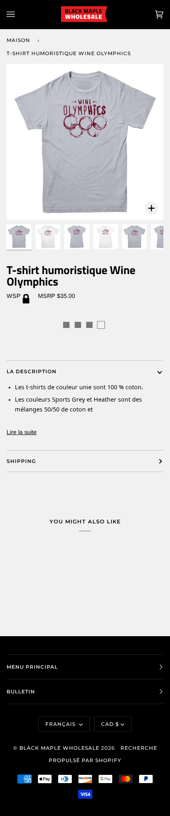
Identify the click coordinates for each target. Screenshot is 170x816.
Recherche (138, 748)
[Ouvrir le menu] (19, 14)
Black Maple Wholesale (59, 748)
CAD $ (110, 724)
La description (32, 371)
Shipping (21, 461)
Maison (18, 40)
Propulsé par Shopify (85, 760)
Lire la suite (22, 432)
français (61, 724)
